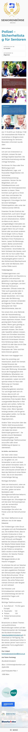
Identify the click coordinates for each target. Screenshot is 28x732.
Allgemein (7, 55)
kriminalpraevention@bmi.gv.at (13, 654)
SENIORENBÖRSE (12, 20)
